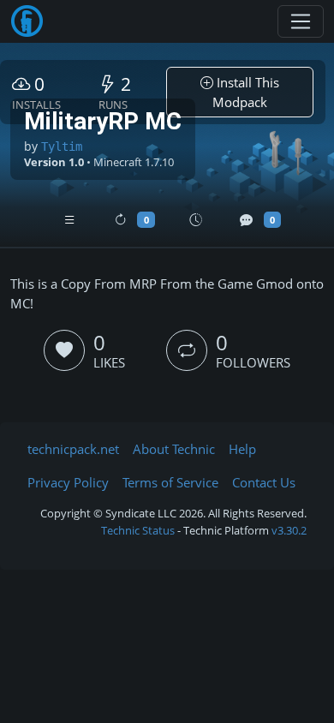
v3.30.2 (289, 530)
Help (242, 448)
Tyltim (61, 146)
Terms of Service (170, 482)
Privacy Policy (68, 482)
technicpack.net (73, 448)
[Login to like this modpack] (64, 350)
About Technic (174, 448)
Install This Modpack (245, 92)
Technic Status (138, 530)
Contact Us (263, 482)
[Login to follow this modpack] (186, 350)
